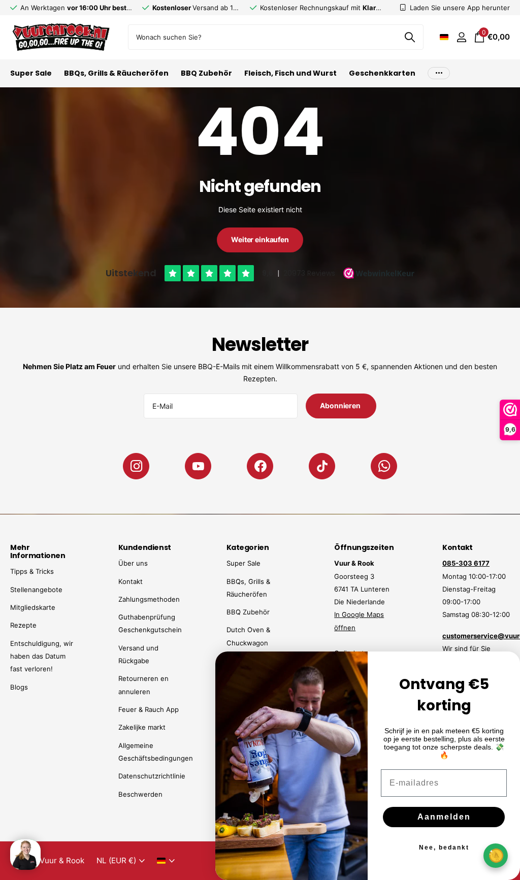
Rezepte (23, 625)
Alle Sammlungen (31, 79)
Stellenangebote (36, 589)
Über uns (133, 563)
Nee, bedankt (444, 847)
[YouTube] (198, 466)
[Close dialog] (506, 666)
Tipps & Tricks (32, 571)
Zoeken (410, 37)
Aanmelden (444, 816)
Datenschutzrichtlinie (151, 776)
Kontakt (130, 581)
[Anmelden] (461, 37)
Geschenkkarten (382, 73)
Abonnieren (341, 405)
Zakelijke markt (142, 727)
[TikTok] (322, 466)
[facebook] (260, 466)
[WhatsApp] (384, 466)
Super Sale (243, 563)
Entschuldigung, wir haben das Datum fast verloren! (41, 656)
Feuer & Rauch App (148, 709)
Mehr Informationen (38, 551)
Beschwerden (140, 794)
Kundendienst (144, 547)
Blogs (19, 687)
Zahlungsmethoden (149, 599)
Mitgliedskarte (32, 607)
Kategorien (247, 547)
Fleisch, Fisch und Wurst (290, 73)
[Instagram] (136, 466)
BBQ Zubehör (248, 612)
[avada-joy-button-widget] (495, 855)
